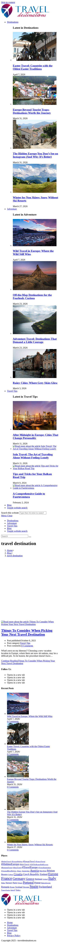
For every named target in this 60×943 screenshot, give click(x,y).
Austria (34, 870)
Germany (19, 878)
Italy (52, 878)
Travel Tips (12, 526)
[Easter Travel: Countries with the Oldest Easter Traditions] (18, 744)
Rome (12, 887)
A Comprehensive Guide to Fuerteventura (29, 495)
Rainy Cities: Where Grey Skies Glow (35, 382)
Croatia (18, 874)
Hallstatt (38, 879)
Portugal (28, 882)
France (6, 878)
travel (12, 890)
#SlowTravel (17, 867)
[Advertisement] (30, 589)
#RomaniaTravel (6, 867)
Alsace (19, 871)
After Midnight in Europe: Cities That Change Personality (35, 436)
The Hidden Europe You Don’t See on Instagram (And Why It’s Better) (35, 155)
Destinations (12, 520)
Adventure (12, 523)
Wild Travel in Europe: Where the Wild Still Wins (29, 716)
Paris (15, 883)
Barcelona (42, 871)
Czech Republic (31, 874)
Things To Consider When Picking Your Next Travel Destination (26, 632)
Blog (9, 528)
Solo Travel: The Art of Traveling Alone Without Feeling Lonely (33, 456)
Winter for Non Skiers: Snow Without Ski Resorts (30, 844)
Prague (37, 882)
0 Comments (27, 646)
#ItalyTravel (24, 864)
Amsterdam (26, 871)
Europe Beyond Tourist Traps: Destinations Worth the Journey (32, 111)
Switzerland (45, 886)
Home (10, 922)
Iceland (45, 879)
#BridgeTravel (6, 861)
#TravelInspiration (44, 867)
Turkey (18, 890)
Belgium (51, 870)
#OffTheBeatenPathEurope (39, 864)
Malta (3, 883)
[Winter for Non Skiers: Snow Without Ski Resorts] (18, 842)
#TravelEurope (30, 867)
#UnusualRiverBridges (8, 871)
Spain (34, 886)
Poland (20, 883)
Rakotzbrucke (46, 883)
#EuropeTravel (29, 861)
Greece (30, 878)
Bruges (4, 874)
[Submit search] (30, 536)
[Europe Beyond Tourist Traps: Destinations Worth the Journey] (18, 776)
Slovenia (26, 887)
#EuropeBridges (17, 861)
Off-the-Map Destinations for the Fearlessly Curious (32, 296)
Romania (5, 887)
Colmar (10, 874)
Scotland (18, 887)
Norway (9, 883)
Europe (53, 874)
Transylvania (5, 890)
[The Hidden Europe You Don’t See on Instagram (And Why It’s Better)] (18, 809)
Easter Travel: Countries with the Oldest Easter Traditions (32, 67)
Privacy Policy (13, 935)
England (44, 874)
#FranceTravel (40, 861)
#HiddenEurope (10, 864)
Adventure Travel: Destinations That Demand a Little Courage (35, 340)
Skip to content (8, 2)
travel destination (15, 555)
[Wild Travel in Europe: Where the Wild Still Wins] (18, 713)
